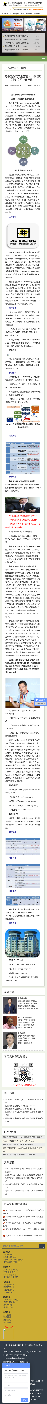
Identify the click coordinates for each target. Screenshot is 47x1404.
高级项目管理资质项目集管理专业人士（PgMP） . (17, 36)
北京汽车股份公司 (10, 1277)
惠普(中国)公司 (9, 1272)
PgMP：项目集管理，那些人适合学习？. (19, 1141)
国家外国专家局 (9, 1257)
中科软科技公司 (9, 1275)
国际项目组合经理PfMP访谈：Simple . (20, 1106)
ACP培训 (5, 13)
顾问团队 (7, 1320)
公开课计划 (8, 1292)
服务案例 (7, 1322)
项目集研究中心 (9, 1302)
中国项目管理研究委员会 (13, 1260)
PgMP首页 (12, 68)
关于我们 (7, 1315)
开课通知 (22, 68)
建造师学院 (8, 1307)
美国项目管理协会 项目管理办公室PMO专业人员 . (17, 40)
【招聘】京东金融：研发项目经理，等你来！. (17, 43)
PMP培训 (20, 13)
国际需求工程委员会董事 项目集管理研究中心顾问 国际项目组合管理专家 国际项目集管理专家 (26, 1022)
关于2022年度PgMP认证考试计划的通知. (19, 1154)
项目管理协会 (8, 1255)
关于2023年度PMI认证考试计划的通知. (18, 1144)
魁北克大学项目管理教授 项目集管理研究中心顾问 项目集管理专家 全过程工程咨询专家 (26, 1038)
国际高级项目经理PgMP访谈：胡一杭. (20, 1109)
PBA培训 (12, 13)
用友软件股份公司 (10, 1270)
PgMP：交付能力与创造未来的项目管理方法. (24, 1235)
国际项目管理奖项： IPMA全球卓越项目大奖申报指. (17, 50)
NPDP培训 (28, 13)
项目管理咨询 (8, 1285)
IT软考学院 (7, 1305)
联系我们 (7, 1317)
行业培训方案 (8, 1290)
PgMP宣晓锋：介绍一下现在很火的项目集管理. (24, 1175)
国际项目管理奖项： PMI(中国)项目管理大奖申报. (17, 46)
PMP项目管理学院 (10, 1300)
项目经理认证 (8, 1287)
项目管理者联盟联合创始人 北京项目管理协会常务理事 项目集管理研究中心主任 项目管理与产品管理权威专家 (28, 1003)
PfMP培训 (37, 13)
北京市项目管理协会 (11, 1262)
